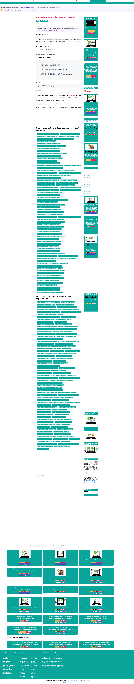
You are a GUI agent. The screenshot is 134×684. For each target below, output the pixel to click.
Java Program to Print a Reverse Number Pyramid (61, 412)
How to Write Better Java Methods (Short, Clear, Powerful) (64, 138)
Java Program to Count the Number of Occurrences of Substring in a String (49, 314)
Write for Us (86, 121)
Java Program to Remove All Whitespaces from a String (68, 326)
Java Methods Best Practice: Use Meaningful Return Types (46, 141)
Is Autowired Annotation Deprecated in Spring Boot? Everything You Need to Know (51, 236)
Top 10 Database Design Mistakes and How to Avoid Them (47, 170)
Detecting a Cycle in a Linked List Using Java (59, 426)
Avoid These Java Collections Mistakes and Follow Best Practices (47, 238)
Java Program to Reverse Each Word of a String (45, 321)
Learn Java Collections (6, 662)
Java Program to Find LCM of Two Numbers (44, 363)
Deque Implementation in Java (74, 439)
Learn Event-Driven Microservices (8, 670)
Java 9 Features (86, 171)
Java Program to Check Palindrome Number (60, 363)
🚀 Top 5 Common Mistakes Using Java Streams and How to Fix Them (49, 241)
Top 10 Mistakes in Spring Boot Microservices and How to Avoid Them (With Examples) (51, 153)
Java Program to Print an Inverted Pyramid (57, 402)
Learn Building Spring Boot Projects (8, 668)
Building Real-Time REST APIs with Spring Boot (50, 657)
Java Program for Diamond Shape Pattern (44, 399)
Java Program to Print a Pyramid (42, 402)
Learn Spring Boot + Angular (7, 673)
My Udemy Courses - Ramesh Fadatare (26, 7)
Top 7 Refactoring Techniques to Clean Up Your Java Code (69, 136)
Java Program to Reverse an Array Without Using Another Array (47, 341)
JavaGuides (91, 467)
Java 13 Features (87, 179)
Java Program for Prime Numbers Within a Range (67, 353)
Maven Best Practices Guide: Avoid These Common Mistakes (47, 255)
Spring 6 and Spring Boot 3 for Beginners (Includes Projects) (52, 655)
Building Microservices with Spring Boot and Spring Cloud (52, 658)
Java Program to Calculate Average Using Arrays (45, 346)
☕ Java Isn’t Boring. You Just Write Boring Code (68, 180)
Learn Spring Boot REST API (7, 669)
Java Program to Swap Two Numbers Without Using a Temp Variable (48, 365)
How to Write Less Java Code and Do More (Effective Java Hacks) (48, 133)
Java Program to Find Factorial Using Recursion (45, 348)
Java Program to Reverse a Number (43, 351)
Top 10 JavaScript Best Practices (42, 175)
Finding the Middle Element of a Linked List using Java (46, 429)
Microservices (25, 3)
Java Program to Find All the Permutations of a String (46, 307)
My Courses (2, 3)
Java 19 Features (87, 189)
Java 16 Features (87, 184)
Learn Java (22, 655)
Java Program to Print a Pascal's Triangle (44, 409)
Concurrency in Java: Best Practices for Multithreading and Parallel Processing (50, 168)
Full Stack (29, 3)
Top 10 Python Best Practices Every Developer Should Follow (47, 172)
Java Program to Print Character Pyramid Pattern (60, 399)
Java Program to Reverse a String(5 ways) (64, 319)
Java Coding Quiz (34, 658)
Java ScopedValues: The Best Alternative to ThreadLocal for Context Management (50, 204)
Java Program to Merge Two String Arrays (68, 316)
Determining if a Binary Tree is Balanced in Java (62, 441)
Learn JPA (22, 669)
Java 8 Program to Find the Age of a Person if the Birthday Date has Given (50, 390)
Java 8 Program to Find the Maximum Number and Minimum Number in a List (50, 385)
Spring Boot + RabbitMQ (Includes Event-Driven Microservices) (53, 665)
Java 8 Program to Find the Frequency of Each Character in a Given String (49, 382)
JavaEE (9, 3)
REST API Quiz (33, 668)
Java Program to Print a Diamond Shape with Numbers (46, 419)
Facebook (96, 484)
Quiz (39, 3)
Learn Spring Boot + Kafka (6, 672)
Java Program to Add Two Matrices (43, 448)
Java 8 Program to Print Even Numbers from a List (67, 392)
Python (52, 3)
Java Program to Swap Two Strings (60, 321)
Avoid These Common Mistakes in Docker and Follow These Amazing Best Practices (51, 253)
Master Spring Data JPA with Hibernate (48, 662)
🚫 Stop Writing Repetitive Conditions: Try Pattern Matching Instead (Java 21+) (50, 268)
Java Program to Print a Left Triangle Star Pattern (67, 407)
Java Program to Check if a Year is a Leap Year (45, 336)
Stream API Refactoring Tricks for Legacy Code (45, 138)
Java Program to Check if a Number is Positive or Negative (63, 358)
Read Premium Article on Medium (90, 120)
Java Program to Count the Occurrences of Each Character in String (48, 316)
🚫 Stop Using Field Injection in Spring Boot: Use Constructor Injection (49, 275)
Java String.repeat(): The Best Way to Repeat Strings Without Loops (48, 207)
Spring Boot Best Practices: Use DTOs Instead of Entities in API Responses (49, 192)
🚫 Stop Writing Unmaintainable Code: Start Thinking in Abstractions (48, 290)
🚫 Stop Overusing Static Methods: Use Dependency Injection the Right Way (49, 282)
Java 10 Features (87, 173)
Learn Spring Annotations (24, 665)
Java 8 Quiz (33, 657)
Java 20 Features (87, 191)
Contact (75, 680)
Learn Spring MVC (5, 658)
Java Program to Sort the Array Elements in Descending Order (65, 346)
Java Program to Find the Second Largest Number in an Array (47, 368)
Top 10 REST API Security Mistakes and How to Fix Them (47, 160)
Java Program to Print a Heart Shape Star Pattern (45, 421)
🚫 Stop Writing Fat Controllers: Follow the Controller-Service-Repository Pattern (50, 273)
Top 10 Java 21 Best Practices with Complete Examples (65, 185)
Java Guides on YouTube (29, 9)
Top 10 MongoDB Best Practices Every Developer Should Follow (69, 172)
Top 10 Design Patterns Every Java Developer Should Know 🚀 (67, 182)
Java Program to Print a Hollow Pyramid (72, 402)
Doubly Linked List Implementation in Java (44, 439)
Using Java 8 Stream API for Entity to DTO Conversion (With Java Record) (49, 234)
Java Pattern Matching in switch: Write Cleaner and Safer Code (47, 202)
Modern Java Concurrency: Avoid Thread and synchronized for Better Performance (51, 221)
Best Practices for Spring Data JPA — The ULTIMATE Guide (70, 190)
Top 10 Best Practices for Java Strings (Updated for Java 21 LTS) (47, 190)
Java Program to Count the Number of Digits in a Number (47, 353)
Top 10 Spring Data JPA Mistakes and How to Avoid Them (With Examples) (49, 165)
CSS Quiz (33, 676)
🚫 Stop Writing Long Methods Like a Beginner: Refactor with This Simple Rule (50, 278)
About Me (79, 680)
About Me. (88, 475)
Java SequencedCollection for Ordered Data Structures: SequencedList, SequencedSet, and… (52, 199)
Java (6, 3)
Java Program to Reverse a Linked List (62, 424)
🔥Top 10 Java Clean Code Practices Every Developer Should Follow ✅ (49, 143)
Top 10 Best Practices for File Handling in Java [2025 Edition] (47, 187)
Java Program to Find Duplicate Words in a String (65, 304)
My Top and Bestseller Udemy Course (90, 483)
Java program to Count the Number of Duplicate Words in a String (48, 312)
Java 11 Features (87, 175)
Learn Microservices (23, 666)
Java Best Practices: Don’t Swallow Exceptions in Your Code (47, 216)
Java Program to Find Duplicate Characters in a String (46, 304)
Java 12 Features (87, 177)
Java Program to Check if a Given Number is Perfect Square (70, 377)
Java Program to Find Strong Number (59, 360)
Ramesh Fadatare (90, 461)
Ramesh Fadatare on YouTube (39, 10)
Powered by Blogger (68, 682)
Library (12, 3)
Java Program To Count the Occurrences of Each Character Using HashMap (49, 338)
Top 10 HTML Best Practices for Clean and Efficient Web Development (49, 177)
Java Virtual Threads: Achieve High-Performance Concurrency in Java (48, 197)
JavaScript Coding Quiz (35, 670)
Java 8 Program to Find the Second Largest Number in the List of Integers (49, 387)
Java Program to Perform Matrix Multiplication (44, 446)
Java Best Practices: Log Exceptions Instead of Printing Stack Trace (70, 216)
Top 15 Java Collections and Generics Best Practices (45, 185)
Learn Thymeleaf (23, 676)
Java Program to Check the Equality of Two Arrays (64, 343)
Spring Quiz (33, 661)
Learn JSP (22, 672)
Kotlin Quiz (33, 673)
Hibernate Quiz (34, 665)
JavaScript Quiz (34, 669)
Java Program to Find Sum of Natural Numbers (62, 348)
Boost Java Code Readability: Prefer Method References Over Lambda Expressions (50, 226)
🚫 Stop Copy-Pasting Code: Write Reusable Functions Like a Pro (48, 280)
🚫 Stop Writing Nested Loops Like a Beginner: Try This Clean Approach (49, 265)
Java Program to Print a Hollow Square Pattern (44, 414)
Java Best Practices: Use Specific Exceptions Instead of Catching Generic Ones (50, 214)
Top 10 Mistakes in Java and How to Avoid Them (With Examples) (48, 151)
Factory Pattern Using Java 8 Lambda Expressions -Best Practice (69, 187)
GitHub (88, 485)
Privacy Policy (70, 680)
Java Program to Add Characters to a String (44, 331)
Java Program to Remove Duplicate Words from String (46, 319)
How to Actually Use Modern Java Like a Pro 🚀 (45, 258)
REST (16, 3)
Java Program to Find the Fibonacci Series (44, 358)
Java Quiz (33, 655)
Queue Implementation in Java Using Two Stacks (63, 434)
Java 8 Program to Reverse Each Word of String (45, 397)
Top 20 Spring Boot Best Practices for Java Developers (46, 182)
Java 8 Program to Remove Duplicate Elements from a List (47, 395)
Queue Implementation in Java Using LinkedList (45, 434)
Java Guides (57, 680)
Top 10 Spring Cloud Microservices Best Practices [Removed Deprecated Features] (50, 212)
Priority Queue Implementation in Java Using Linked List (46, 436)
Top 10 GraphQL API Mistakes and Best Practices (72, 165)
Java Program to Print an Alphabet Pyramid (64, 419)
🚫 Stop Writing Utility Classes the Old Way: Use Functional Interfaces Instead (50, 292)
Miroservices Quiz (34, 666)
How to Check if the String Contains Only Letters (63, 324)
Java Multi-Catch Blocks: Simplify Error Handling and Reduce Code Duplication (50, 219)
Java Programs (44, 20)
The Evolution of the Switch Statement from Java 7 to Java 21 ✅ (48, 231)
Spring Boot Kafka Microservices (8, 666)
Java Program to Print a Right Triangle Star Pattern (61, 404)
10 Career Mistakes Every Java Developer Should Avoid (70, 133)
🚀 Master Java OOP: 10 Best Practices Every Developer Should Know (48, 209)
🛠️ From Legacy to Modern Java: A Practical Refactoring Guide (47, 180)
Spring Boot (20, 3)
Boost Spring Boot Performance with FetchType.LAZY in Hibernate (48, 194)
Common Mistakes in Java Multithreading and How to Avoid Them (48, 251)
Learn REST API (23, 668)
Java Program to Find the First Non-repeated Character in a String (48, 302)
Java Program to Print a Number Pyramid (44, 412)
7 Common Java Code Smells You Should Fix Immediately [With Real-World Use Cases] (51, 146)
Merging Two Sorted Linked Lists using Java (65, 429)
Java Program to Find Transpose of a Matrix (61, 446)
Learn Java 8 (22, 657)
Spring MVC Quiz (34, 662)
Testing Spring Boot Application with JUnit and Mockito (51, 661)
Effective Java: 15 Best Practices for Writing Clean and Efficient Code (48, 163)
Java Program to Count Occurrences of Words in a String (66, 307)
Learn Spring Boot (5, 655)
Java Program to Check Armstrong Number (72, 351)
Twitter (92, 484)
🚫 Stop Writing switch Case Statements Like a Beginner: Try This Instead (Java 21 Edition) (52, 263)
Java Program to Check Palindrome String (68, 302)
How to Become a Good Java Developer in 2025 (67, 170)
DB (42, 3)
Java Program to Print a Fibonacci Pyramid (59, 409)
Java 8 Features (86, 170)
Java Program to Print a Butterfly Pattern (59, 417)
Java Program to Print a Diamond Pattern (44, 404)
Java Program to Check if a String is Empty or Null (45, 329)
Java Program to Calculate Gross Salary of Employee (45, 424)
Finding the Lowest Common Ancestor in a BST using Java (68, 443)
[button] (36, 23)
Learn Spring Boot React (6, 661)
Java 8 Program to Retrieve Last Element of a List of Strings (68, 395)
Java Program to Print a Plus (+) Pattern (43, 417)
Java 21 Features (87, 193)
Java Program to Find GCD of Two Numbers (44, 360)
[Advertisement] (59, 118)
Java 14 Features (87, 180)
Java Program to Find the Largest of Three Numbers (46, 355)
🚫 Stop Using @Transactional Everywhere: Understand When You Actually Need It (51, 270)
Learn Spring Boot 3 (5, 657)
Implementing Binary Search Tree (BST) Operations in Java (46, 443)
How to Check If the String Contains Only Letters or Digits (47, 326)
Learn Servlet (22, 673)
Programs (45, 3)
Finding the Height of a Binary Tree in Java (44, 441)
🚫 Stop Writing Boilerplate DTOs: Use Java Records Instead (47, 285)
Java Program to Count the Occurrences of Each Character (47, 309)
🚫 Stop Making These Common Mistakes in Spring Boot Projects (48, 246)
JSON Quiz (33, 677)
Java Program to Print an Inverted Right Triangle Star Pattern (47, 407)
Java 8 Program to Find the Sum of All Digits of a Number (47, 392)
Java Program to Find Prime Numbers (57, 351)
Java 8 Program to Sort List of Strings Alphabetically (63, 397)
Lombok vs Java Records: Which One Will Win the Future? (65, 258)
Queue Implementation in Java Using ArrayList (61, 431)
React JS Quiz (33, 672)
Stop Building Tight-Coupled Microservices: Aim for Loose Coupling (48, 148)
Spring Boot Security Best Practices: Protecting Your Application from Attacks (50, 158)
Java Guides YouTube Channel (89, 480)
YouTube (34, 3)
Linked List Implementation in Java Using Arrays (66, 436)
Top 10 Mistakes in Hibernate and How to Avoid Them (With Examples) (49, 155)
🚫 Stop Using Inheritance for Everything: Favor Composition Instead (48, 287)
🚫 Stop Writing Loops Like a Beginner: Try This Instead (46, 260)
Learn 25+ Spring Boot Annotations (8, 665)
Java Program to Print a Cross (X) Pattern (61, 414)
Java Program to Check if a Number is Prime (63, 355)
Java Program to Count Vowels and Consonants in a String (68, 309)
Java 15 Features (87, 182)
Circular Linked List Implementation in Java (60, 439)
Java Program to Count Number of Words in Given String (71, 312)
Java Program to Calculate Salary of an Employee (63, 421)
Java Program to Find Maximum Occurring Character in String (66, 329)
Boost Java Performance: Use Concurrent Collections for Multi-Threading (49, 224)
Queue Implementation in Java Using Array (44, 431)
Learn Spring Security (24, 662)
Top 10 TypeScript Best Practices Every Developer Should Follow (60, 175)
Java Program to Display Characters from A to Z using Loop (65, 336)
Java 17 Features (87, 186)
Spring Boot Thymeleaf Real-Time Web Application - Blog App (53, 666)
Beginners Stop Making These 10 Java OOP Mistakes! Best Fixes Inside (48, 243)
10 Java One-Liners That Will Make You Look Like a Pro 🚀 (47, 136)
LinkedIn (85, 485)
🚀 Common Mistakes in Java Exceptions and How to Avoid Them (48, 248)
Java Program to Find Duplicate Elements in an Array (69, 341)
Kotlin (49, 3)
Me (55, 3)
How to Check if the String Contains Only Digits (45, 324)
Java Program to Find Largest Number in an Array (45, 343)
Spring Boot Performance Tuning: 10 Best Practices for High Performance (49, 229)
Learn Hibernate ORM (24, 670)
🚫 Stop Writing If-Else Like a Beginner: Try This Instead (68, 255)
